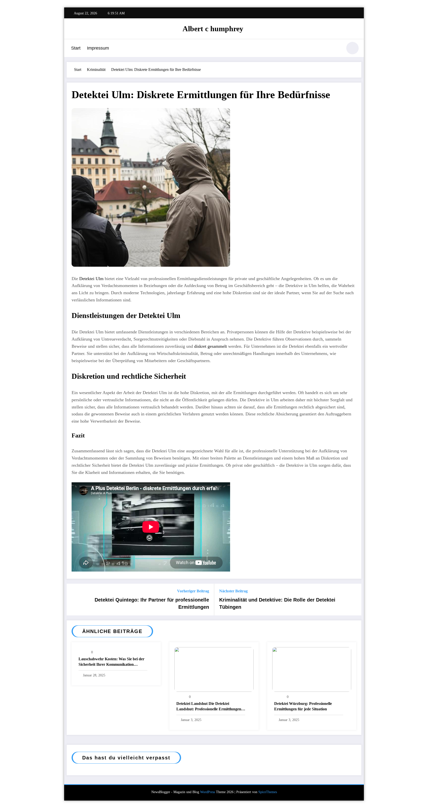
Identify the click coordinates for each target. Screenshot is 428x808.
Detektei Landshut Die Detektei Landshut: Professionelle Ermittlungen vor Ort (208, 706)
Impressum (98, 48)
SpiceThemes (267, 792)
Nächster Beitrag (233, 591)
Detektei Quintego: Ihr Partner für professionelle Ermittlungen (152, 603)
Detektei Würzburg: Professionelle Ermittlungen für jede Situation (303, 706)
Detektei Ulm (91, 278)
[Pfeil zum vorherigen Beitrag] (74, 600)
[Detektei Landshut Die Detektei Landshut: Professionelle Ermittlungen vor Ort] (214, 669)
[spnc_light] (352, 48)
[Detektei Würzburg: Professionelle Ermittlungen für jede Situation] (311, 669)
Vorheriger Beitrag (193, 591)
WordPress (207, 792)
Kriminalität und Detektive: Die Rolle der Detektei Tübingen (277, 603)
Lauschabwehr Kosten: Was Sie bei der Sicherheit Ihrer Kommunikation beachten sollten (111, 662)
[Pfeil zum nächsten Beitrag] (354, 600)
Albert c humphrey (213, 29)
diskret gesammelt (210, 346)
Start (75, 48)
